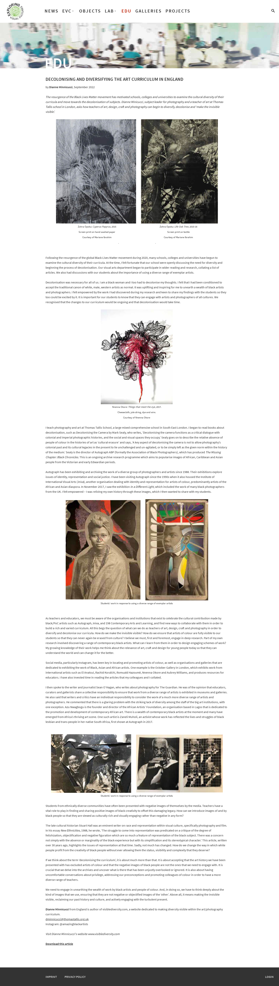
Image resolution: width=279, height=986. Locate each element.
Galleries (148, 11)
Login (269, 977)
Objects (90, 11)
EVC (67, 11)
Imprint (51, 977)
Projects (178, 11)
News (51, 11)
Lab (109, 11)
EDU (126, 11)
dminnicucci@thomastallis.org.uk (67, 919)
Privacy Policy (75, 977)
